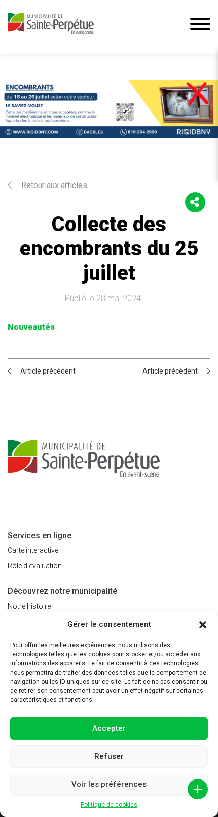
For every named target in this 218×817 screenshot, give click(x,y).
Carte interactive (33, 550)
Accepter (109, 728)
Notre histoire (29, 606)
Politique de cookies (109, 804)
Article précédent (48, 371)
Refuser (109, 756)
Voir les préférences (109, 784)
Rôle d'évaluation (35, 566)
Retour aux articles (53, 185)
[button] (203, 625)
